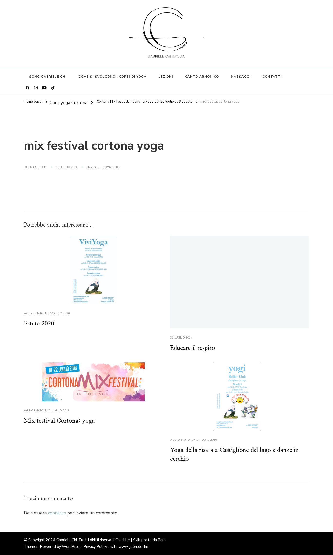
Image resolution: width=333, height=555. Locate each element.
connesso (57, 513)
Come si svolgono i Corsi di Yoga (112, 77)
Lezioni (165, 77)
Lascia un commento (102, 167)
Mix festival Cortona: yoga (59, 421)
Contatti (272, 77)
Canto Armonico (202, 77)
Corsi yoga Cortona (68, 102)
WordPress (72, 546)
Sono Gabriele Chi (48, 77)
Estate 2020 (39, 324)
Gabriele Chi (37, 167)
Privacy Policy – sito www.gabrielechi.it (116, 546)
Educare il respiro (192, 348)
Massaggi (241, 77)
